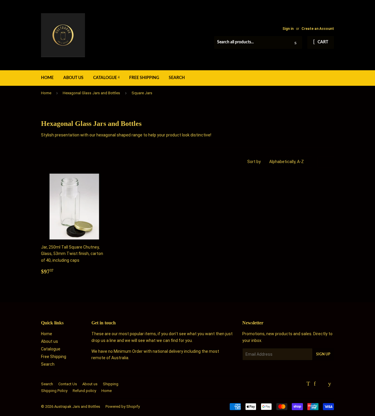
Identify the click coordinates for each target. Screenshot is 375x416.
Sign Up (323, 354)
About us (73, 78)
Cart (322, 42)
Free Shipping (144, 78)
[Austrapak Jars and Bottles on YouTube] (329, 384)
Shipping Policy (54, 390)
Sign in (288, 29)
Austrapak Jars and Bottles (77, 406)
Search (177, 78)
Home (47, 78)
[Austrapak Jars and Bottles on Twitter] (308, 384)
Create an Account (317, 29)
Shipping (110, 384)
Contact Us (67, 384)
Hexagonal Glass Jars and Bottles (91, 93)
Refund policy (84, 390)
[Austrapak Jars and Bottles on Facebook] (315, 384)
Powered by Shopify (122, 406)
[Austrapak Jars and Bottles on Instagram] (322, 384)
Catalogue (105, 78)
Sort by (254, 161)
